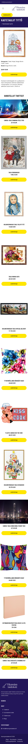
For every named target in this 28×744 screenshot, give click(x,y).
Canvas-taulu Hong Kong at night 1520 (14, 526)
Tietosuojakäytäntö (10, 741)
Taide (9, 61)
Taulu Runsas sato (14, 277)
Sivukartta (20, 741)
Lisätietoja (14, 74)
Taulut (7, 63)
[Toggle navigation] (3, 8)
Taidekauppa (7, 15)
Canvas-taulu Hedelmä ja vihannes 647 (14, 660)
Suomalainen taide (9, 712)
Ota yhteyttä (13, 739)
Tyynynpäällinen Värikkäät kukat (14, 381)
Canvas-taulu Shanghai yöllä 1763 (14, 120)
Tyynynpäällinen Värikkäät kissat (14, 578)
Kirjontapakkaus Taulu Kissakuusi (14, 485)
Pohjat (13, 61)
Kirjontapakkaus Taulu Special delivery (14, 329)
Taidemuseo (7, 715)
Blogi (5, 718)
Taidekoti (6, 709)
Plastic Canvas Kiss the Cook (14, 433)
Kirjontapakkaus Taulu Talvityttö (14, 224)
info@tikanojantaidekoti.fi (7, 2)
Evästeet (20, 739)
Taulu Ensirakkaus (14, 172)
